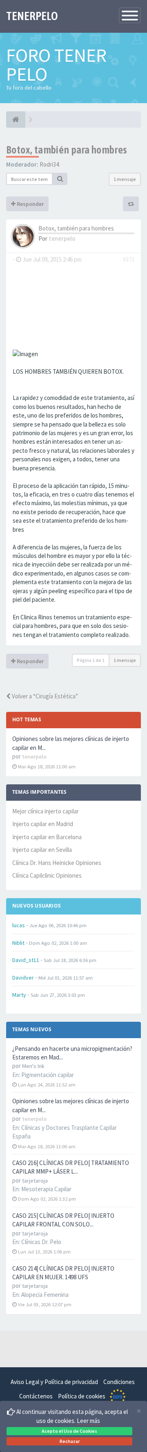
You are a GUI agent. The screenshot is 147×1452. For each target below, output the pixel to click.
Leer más (88, 1421)
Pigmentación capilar (47, 1075)
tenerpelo (62, 238)
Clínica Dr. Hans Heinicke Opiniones (56, 863)
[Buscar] (60, 179)
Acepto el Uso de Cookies (69, 1431)
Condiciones (119, 1382)
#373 (128, 259)
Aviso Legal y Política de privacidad (54, 1382)
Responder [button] (30, 204)
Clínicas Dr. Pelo (41, 1242)
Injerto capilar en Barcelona (47, 837)
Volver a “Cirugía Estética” (44, 696)
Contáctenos (36, 1396)
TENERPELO (32, 16)
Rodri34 (49, 164)
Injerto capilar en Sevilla (42, 850)
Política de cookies (81, 1396)
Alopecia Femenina (45, 1294)
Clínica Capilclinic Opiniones (47, 875)
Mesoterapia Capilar (46, 1189)
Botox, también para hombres (66, 150)
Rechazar (70, 1441)
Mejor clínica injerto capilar (45, 811)
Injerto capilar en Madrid (42, 824)
